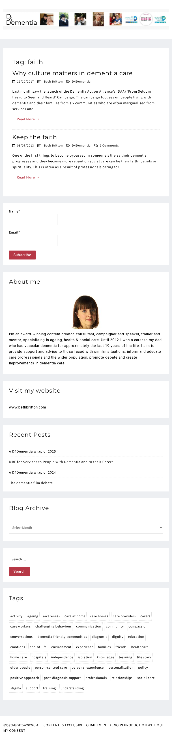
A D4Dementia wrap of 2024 (32, 472)
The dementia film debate (31, 483)
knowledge (105, 657)
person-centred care (51, 667)
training (49, 688)
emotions (17, 647)
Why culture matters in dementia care (72, 73)
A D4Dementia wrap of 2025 (32, 451)
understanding (72, 688)
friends (121, 647)
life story (144, 657)
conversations (21, 636)
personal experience (88, 667)
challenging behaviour (53, 626)
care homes (99, 616)
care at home (74, 616)
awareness (51, 616)
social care (146, 678)
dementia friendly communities (62, 636)
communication (88, 626)
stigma (15, 688)
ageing (32, 616)
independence (62, 657)
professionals (96, 678)
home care (18, 657)
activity (16, 616)
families (104, 647)
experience (84, 647)
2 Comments (109, 145)
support (32, 688)
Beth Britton (53, 81)
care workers (20, 626)
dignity (117, 636)
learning (125, 657)
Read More (28, 119)
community (115, 626)
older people (20, 667)
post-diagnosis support (62, 678)
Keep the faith (34, 137)
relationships (122, 678)
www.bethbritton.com (27, 407)
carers (145, 616)
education (136, 636)
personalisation (120, 667)
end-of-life (38, 647)
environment (61, 647)
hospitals (39, 657)
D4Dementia (81, 81)
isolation (85, 657)
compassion (138, 626)
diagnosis (99, 636)
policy (143, 667)
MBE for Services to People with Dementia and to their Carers (61, 461)
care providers (124, 616)
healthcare (139, 647)
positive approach (24, 678)
